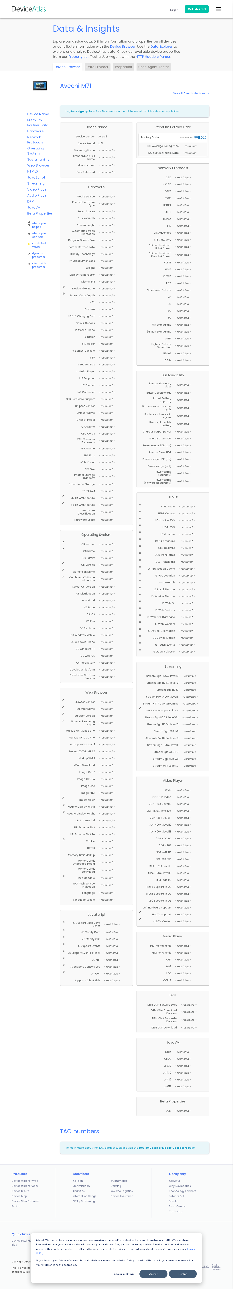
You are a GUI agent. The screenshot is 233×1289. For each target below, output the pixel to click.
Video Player (37, 189)
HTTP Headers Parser (153, 56)
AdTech (78, 1181)
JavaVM (33, 207)
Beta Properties (40, 213)
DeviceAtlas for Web (25, 1181)
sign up (83, 111)
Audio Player (37, 195)
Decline (183, 1273)
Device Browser (123, 46)
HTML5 (32, 171)
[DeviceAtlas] (29, 11)
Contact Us (176, 1211)
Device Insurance (122, 1196)
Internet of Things (84, 1196)
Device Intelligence (24, 1240)
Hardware (35, 131)
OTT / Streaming (84, 1201)
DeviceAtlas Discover (25, 1201)
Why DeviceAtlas (180, 1186)
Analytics (79, 1191)
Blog (14, 1244)
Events (173, 1201)
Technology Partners (182, 1191)
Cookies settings (124, 1273)
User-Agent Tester (153, 67)
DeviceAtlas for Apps (25, 1186)
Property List (78, 56)
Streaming (36, 183)
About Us (175, 1181)
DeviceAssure (20, 1191)
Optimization (81, 1186)
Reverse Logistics (122, 1191)
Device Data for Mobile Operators (163, 1148)
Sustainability (38, 159)
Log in (70, 111)
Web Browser (38, 165)
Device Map (19, 1196)
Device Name (38, 114)
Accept (153, 1273)
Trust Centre (177, 1206)
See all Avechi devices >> (191, 93)
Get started (197, 9)
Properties (123, 67)
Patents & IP (177, 1196)
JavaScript (36, 177)
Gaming (116, 1186)
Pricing (16, 1206)
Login (174, 10)
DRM (30, 201)
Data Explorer (162, 46)
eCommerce (119, 1181)
